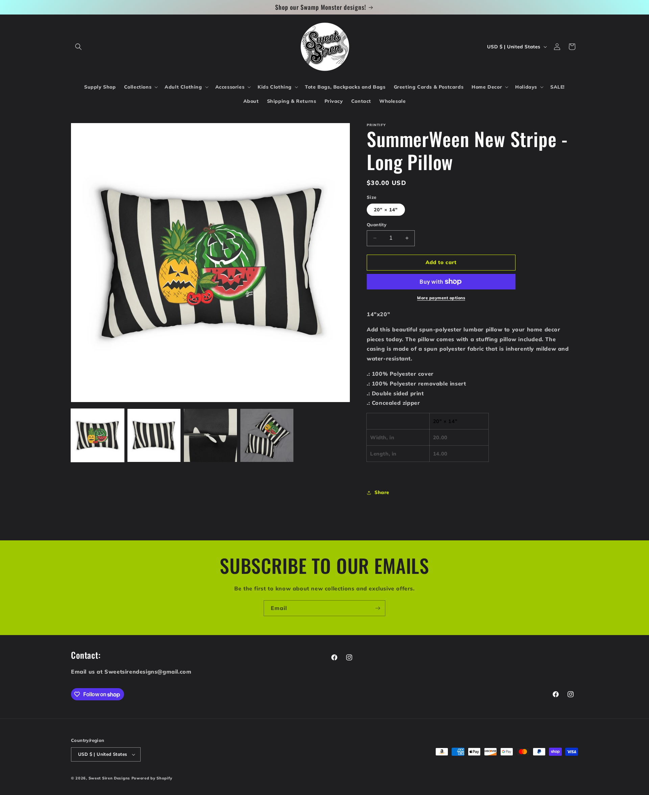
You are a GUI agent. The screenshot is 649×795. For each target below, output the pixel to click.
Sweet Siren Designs (109, 778)
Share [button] (382, 492)
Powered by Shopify (151, 778)
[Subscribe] (377, 608)
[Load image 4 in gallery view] (266, 435)
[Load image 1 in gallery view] (97, 435)
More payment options (441, 297)
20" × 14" (386, 210)
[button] (78, 46)
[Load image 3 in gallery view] (210, 435)
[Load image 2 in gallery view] (154, 435)
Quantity (376, 224)
